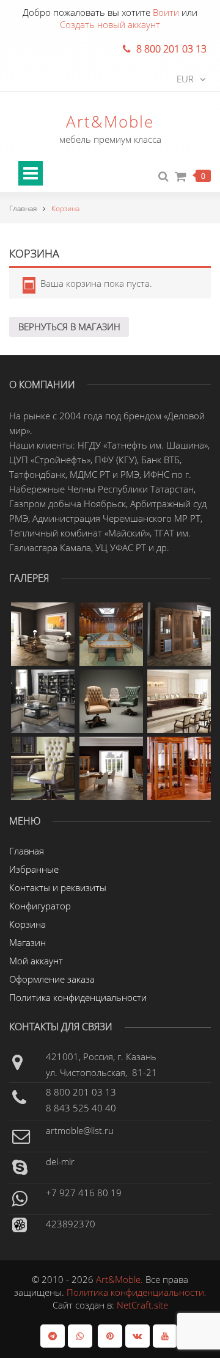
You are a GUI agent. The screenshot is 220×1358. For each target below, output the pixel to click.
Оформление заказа (52, 979)
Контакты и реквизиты (57, 887)
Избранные (34, 869)
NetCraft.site (142, 1305)
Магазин (27, 942)
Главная (23, 208)
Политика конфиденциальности (78, 997)
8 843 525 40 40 (81, 1108)
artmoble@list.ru (80, 1130)
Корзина (27, 924)
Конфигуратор (40, 906)
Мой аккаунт (36, 961)
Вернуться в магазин (69, 326)
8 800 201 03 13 (81, 1092)
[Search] (163, 176)
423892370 (70, 1224)
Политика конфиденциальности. (137, 1292)
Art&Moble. (120, 1279)
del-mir (60, 1161)
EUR (185, 79)
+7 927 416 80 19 (84, 1192)
